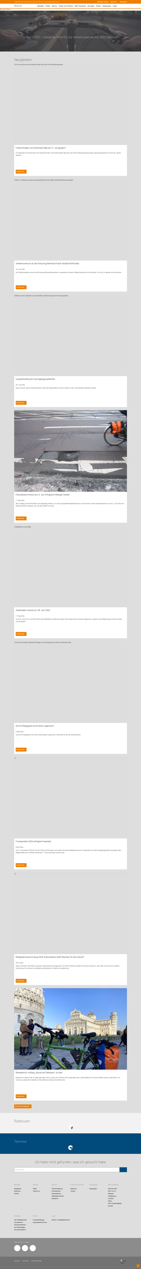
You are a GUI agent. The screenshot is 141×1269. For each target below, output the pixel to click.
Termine (16, 1193)
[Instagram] (25, 1248)
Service (54, 6)
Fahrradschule (56, 1191)
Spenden (114, 2)
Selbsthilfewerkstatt (58, 1196)
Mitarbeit (110, 1193)
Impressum (17, 1261)
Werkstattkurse (56, 1193)
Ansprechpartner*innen (40, 1222)
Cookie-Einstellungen (36, 1261)
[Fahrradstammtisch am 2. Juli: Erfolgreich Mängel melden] (70, 451)
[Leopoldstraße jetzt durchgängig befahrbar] (70, 335)
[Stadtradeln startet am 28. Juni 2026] (70, 566)
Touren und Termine (65, 6)
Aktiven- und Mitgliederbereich (61, 1220)
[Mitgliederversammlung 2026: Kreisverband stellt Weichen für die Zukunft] (70, 913)
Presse (98, 6)
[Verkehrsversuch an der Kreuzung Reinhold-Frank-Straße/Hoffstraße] (70, 219)
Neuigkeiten (17, 1188)
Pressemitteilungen (38, 1220)
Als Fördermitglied (19, 1227)
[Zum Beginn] (138, 1265)
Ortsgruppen (106, 6)
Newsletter (123, 2)
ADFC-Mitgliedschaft (20, 1220)
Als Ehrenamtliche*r (20, 1225)
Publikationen (112, 1196)
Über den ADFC (112, 1188)
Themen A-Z (36, 1191)
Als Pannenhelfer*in (20, 1230)
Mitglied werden (102, 2)
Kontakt (110, 1206)
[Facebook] (33, 1248)
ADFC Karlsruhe (80, 6)
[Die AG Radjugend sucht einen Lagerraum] (70, 682)
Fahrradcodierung (57, 1188)
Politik (47, 6)
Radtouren (17, 1191)
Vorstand (111, 1198)
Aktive (110, 1201)
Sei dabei (91, 6)
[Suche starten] (123, 1169)
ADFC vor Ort (112, 1191)
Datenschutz (25, 1261)
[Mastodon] (17, 1248)
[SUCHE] (125, 6)
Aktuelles (40, 6)
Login (115, 6)
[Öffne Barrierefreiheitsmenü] (120, 6)
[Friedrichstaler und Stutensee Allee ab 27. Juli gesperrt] (70, 104)
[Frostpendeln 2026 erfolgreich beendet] (70, 797)
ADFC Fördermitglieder (115, 1203)
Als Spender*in (18, 1222)
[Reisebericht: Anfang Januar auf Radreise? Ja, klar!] (70, 1029)
